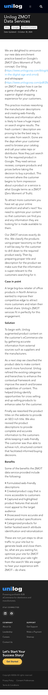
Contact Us (7, 642)
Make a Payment (34, 631)
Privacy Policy (8, 680)
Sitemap (30, 637)
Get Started (12, 661)
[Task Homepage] (13, 6)
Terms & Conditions (11, 685)
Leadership (7, 631)
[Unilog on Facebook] (11, 613)
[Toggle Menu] (30, 6)
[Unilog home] (12, 589)
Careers (6, 637)
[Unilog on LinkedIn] (5, 613)
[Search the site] (41, 6)
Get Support (32, 626)
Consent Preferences (25, 680)
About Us (7, 626)
